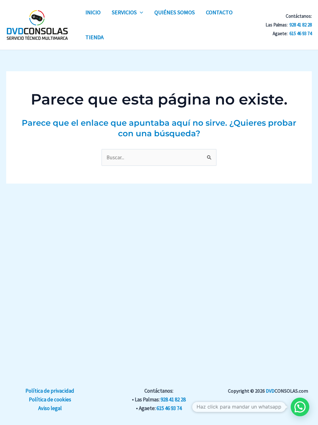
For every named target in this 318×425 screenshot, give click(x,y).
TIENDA (94, 37)
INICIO (93, 12)
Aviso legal (50, 408)
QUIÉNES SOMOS (174, 12)
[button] (140, 12)
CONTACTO (219, 12)
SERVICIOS (124, 12)
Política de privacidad (49, 390)
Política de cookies (50, 399)
